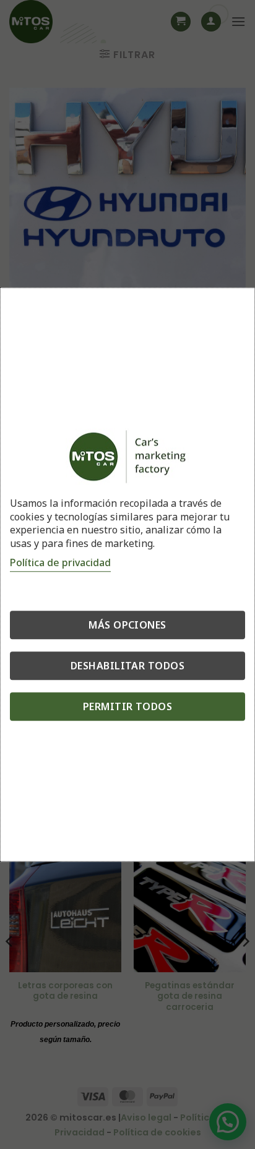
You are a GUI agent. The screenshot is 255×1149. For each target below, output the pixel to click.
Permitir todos (128, 707)
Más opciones (127, 625)
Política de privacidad (60, 563)
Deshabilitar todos (128, 666)
